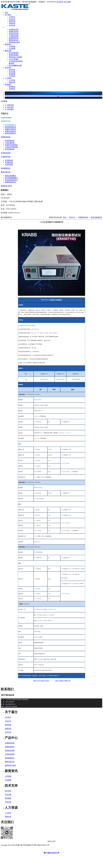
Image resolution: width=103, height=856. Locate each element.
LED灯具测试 (14, 59)
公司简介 (12, 17)
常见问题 (12, 72)
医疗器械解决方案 (15, 65)
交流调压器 (9, 160)
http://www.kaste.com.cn (41, 680)
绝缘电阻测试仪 (10, 182)
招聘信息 (12, 82)
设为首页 (60, 2)
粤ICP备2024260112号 (51, 853)
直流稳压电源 (14, 34)
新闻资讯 (8, 44)
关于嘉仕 (8, 15)
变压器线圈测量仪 (11, 178)
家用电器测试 (14, 55)
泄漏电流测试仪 (10, 129)
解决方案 (8, 51)
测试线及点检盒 (14, 42)
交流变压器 (9, 164)
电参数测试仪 (14, 38)
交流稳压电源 (14, 36)
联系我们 (8, 84)
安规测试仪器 (14, 29)
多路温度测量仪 (10, 176)
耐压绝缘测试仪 (10, 125)
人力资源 (8, 78)
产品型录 (12, 76)
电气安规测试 (14, 53)
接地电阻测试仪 (10, 127)
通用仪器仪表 (14, 40)
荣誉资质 (12, 21)
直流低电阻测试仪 (11, 180)
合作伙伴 (12, 25)
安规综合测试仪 (10, 131)
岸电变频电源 (9, 149)
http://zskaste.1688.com (62, 680)
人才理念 (12, 80)
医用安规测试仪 (10, 133)
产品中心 (8, 27)
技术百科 (12, 70)
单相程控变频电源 (11, 145)
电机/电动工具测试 (15, 57)
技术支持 (8, 67)
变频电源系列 (14, 31)
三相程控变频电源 (11, 147)
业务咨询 (10, 105)
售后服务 (12, 74)
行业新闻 (12, 48)
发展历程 (12, 23)
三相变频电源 (9, 143)
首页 (6, 12)
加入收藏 (67, 2)
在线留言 (12, 89)
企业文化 (12, 19)
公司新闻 (12, 46)
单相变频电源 (9, 141)
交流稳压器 (9, 162)
